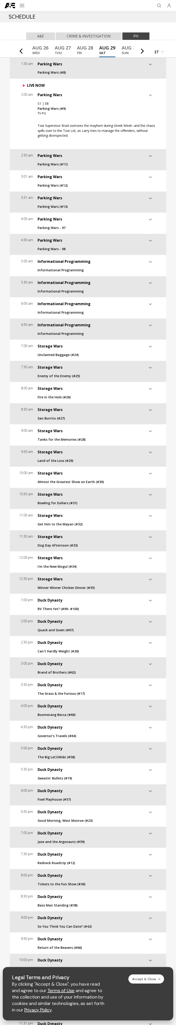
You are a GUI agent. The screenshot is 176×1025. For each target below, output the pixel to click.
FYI (135, 36)
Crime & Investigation (89, 36)
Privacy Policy (38, 1010)
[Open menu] (22, 5)
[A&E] (10, 6)
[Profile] (169, 5)
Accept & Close (144, 979)
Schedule (22, 16)
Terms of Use (61, 990)
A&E (40, 36)
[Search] (159, 5)
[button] (40, 51)
